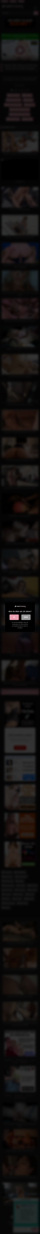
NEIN (26, 617)
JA (14, 617)
